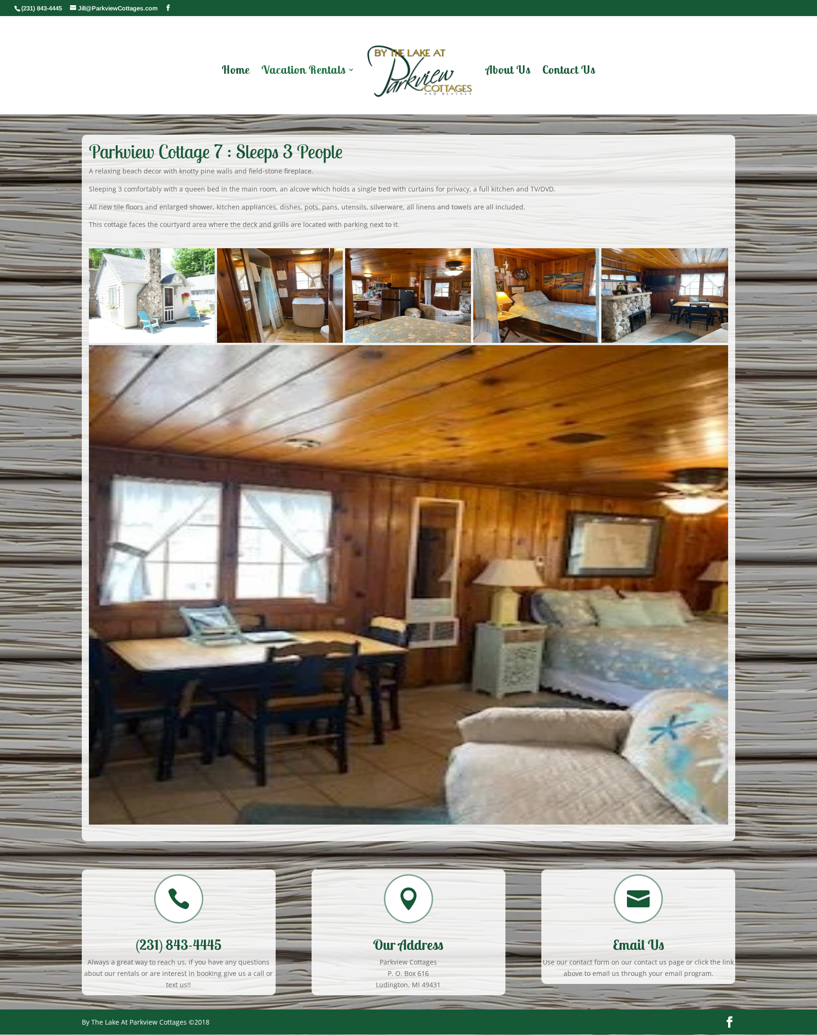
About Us (508, 71)
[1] (152, 295)
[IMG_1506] (408, 295)
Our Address (408, 945)
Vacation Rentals (303, 71)
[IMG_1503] (280, 295)
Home (236, 71)
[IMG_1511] (408, 585)
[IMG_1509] (536, 295)
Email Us (638, 945)
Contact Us (568, 71)
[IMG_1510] (664, 295)
